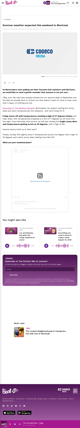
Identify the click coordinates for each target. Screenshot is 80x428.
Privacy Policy (23, 282)
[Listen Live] (44, 2)
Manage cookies (42, 399)
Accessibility (53, 399)
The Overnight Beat (58, 3)
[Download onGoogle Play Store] (24, 413)
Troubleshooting (31, 399)
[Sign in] (77, 3)
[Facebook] (5, 83)
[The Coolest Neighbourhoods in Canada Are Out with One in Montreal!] (19, 332)
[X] (20, 406)
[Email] (13, 83)
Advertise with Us (8, 401)
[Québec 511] (75, 393)
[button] (10, 424)
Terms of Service (33, 282)
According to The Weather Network (18, 108)
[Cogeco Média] (64, 392)
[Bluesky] (16, 406)
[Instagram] (7, 406)
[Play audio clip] (7, 246)
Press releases (62, 399)
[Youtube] (24, 406)
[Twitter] (9, 83)
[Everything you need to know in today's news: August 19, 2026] (50, 230)
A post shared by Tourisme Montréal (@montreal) (40, 208)
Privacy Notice (70, 280)
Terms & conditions (9, 399)
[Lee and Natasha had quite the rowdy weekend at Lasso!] (11, 230)
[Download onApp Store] (9, 413)
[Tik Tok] (12, 406)
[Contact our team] (67, 2)
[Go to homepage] (12, 4)
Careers (71, 399)
